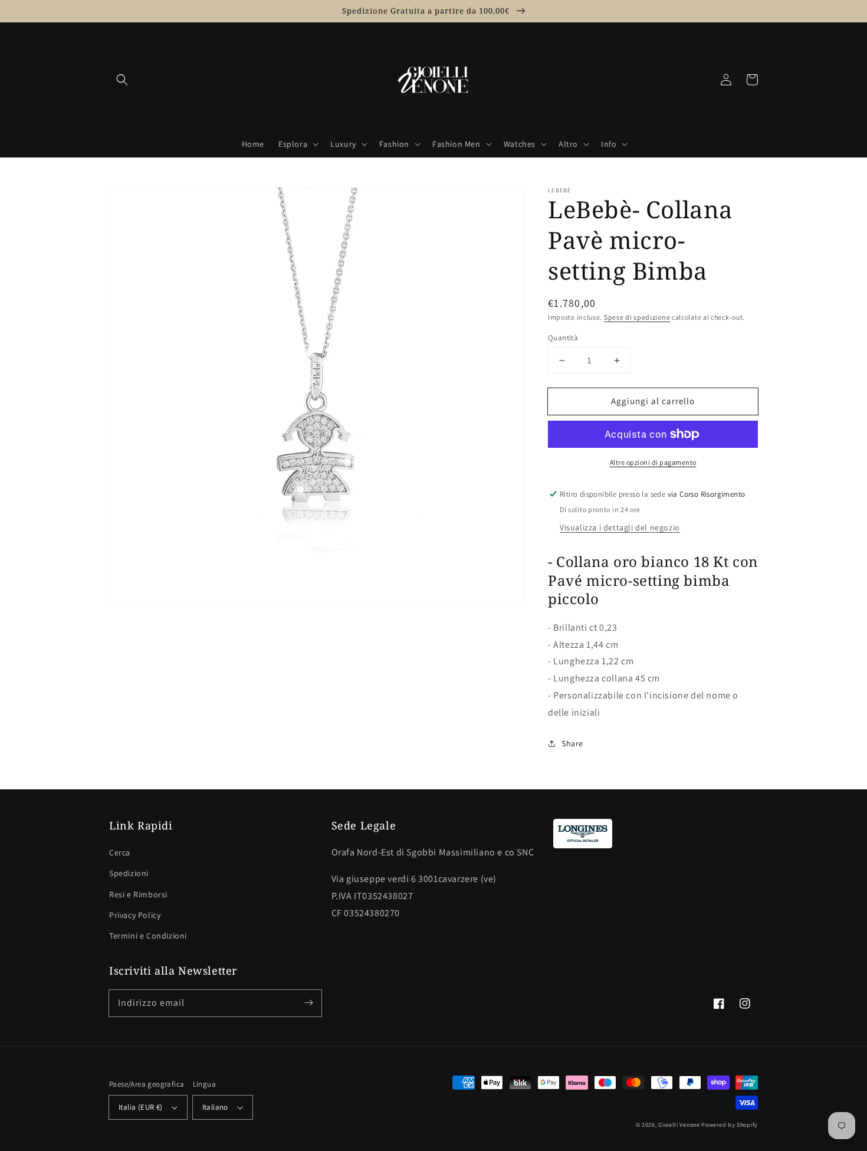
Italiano (215, 1107)
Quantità (563, 338)
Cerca (119, 852)
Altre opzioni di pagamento (653, 462)
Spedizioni (129, 873)
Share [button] (572, 743)
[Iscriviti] (308, 1003)
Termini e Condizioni (148, 935)
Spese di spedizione (637, 317)
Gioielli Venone (679, 1125)
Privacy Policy (134, 915)
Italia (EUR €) (141, 1107)
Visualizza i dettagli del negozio (620, 527)
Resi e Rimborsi (138, 894)
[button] (122, 80)
